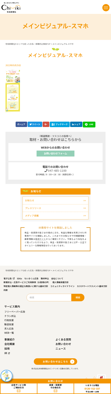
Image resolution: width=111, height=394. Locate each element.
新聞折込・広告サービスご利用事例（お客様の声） (27, 282)
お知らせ (29, 200)
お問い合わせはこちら (55, 361)
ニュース (61, 348)
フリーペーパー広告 (14, 311)
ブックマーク (62, 124)
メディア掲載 (32, 215)
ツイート (36, 124)
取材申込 (45, 278)
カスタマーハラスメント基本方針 (92, 286)
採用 (7, 348)
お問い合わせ (63, 344)
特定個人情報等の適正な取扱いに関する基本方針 (26, 286)
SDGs (19, 278)
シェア (22, 124)
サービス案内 (12, 306)
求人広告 (9, 328)
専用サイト (40, 238)
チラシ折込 (10, 316)
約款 (6, 290)
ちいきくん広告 (31, 278)
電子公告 (8, 278)
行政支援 (9, 320)
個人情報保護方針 (60, 282)
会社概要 (9, 344)
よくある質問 (63, 339)
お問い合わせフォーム (55, 153)
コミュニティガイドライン (62, 286)
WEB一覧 (9, 332)
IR (5, 353)
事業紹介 (9, 339)
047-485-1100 (57, 170)
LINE (91, 124)
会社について (57, 278)
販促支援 (9, 324)
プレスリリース (33, 208)
